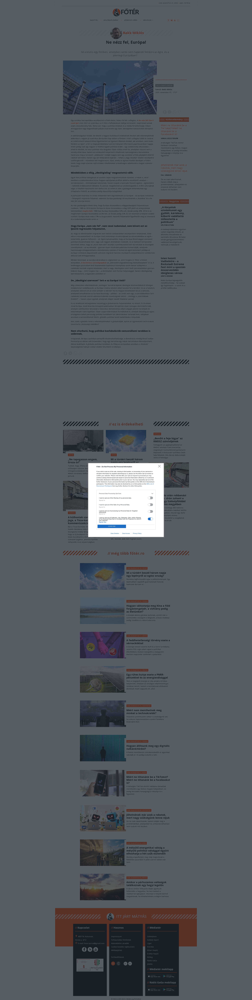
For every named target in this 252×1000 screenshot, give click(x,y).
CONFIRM (111, 526)
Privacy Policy (137, 533)
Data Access (126, 533)
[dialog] (126, 500)
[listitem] (126, 494)
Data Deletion (115, 533)
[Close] (160, 467)
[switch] (150, 498)
